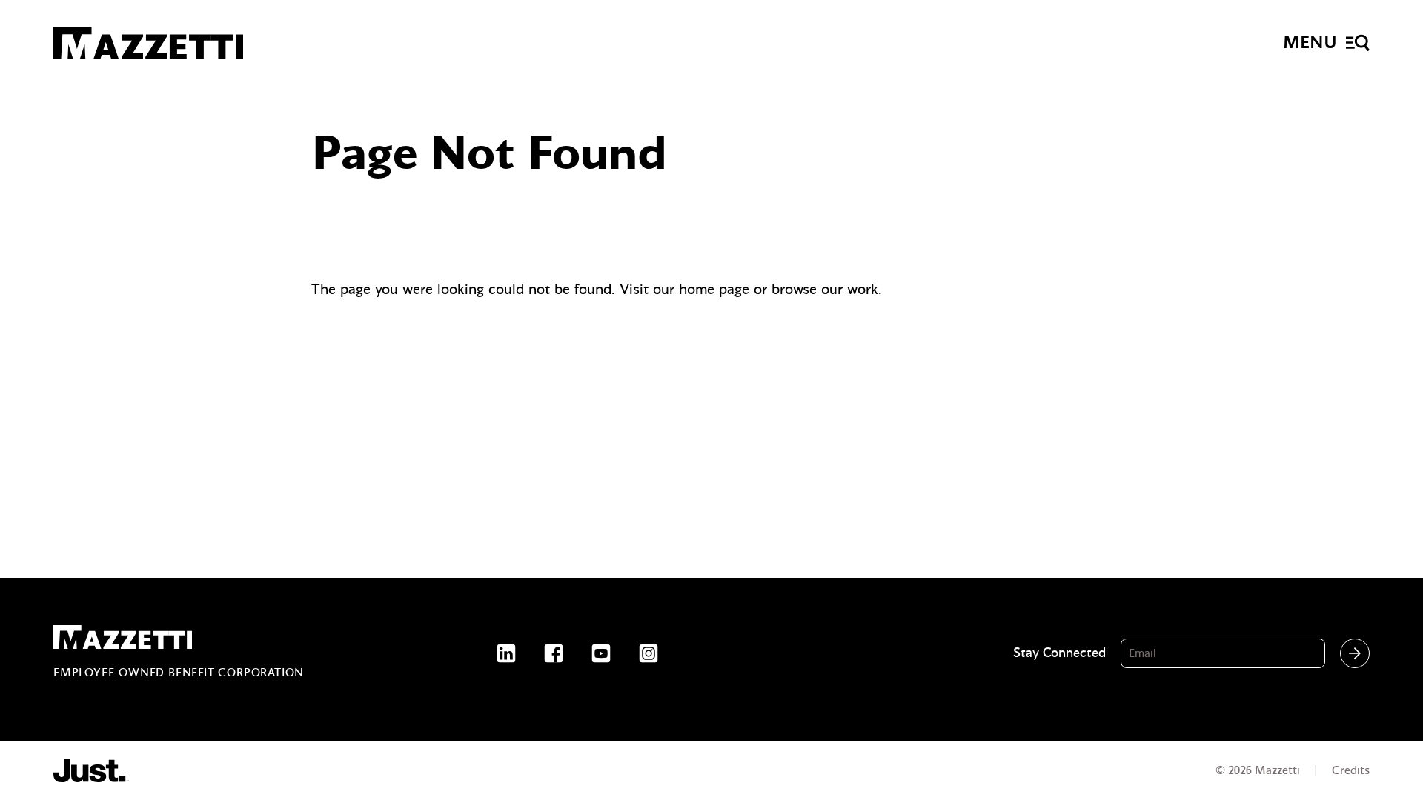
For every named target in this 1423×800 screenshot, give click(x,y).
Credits (1351, 770)
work (862, 289)
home (696, 289)
